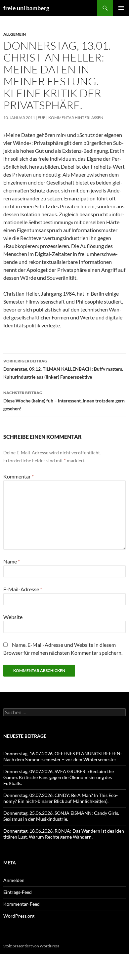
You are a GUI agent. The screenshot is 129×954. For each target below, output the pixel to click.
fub (42, 117)
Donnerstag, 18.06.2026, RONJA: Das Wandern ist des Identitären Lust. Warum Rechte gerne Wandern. (64, 834)
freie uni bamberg (26, 8)
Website (12, 617)
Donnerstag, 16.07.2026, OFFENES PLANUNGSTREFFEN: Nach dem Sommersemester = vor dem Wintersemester (62, 756)
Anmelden (13, 880)
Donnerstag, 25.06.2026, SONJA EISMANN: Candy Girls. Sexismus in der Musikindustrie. (61, 816)
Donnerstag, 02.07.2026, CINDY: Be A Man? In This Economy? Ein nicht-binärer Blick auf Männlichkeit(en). (60, 798)
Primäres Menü (121, 8)
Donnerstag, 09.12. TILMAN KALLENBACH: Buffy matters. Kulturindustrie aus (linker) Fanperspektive (63, 369)
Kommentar (18, 476)
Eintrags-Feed (17, 892)
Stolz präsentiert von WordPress (31, 945)
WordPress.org (18, 916)
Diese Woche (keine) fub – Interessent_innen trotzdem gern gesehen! (64, 400)
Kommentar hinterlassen (75, 117)
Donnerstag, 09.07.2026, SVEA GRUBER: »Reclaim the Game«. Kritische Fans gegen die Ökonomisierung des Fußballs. (58, 777)
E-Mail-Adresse (22, 589)
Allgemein (14, 34)
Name (11, 561)
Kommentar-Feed (21, 904)
